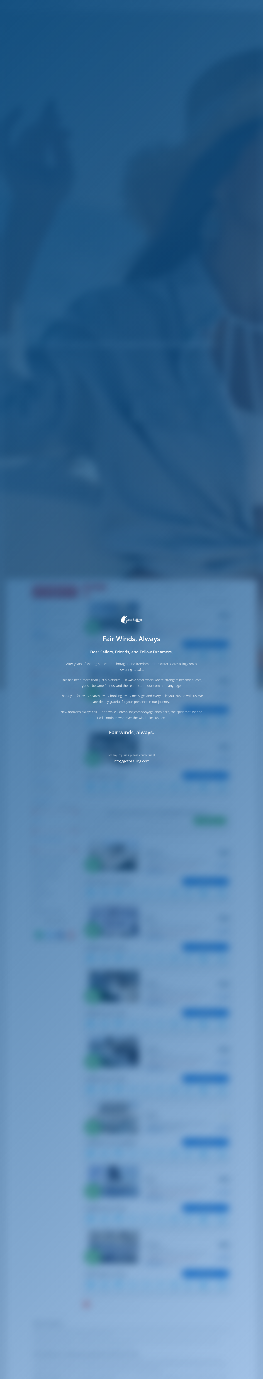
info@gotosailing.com (131, 761)
